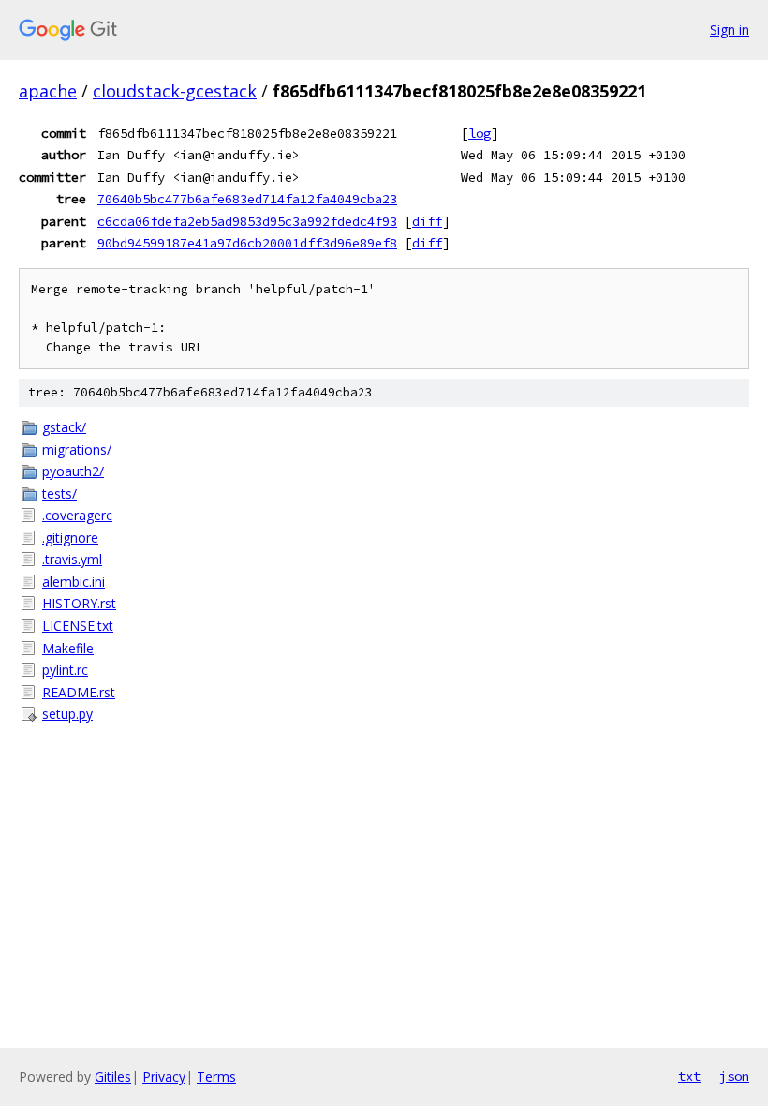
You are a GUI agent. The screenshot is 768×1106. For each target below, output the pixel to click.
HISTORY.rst (79, 603)
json (734, 1076)
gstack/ (64, 427)
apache (48, 91)
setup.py (67, 714)
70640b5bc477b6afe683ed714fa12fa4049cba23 (247, 198)
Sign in (729, 29)
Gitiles (113, 1076)
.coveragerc (77, 515)
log (479, 133)
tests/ (59, 493)
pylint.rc (65, 670)
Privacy (163, 1076)
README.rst (78, 692)
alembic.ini (73, 581)
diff (427, 221)
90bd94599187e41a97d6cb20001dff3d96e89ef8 (247, 242)
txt (689, 1076)
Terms (216, 1076)
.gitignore (70, 537)
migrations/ (76, 449)
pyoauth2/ (73, 471)
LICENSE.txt (77, 626)
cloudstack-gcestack (175, 91)
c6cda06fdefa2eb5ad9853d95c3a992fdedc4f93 (247, 221)
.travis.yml (72, 559)
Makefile (68, 648)
